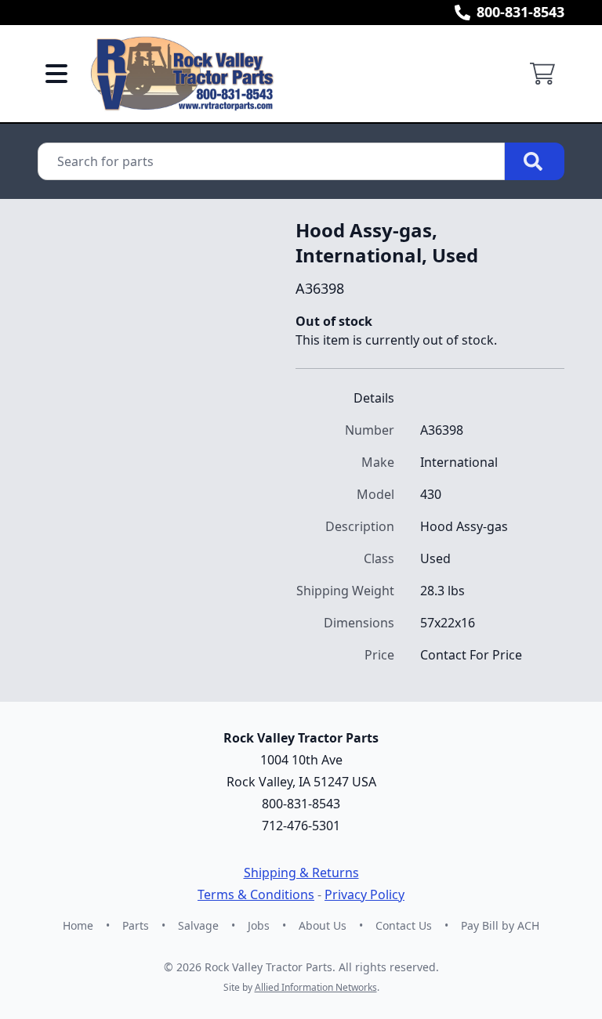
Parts (135, 925)
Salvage (198, 925)
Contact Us (403, 925)
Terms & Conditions (256, 894)
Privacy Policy (364, 894)
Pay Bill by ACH (500, 925)
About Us (322, 925)
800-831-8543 (520, 11)
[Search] (534, 161)
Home (78, 925)
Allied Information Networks (316, 987)
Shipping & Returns (301, 872)
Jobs (259, 925)
